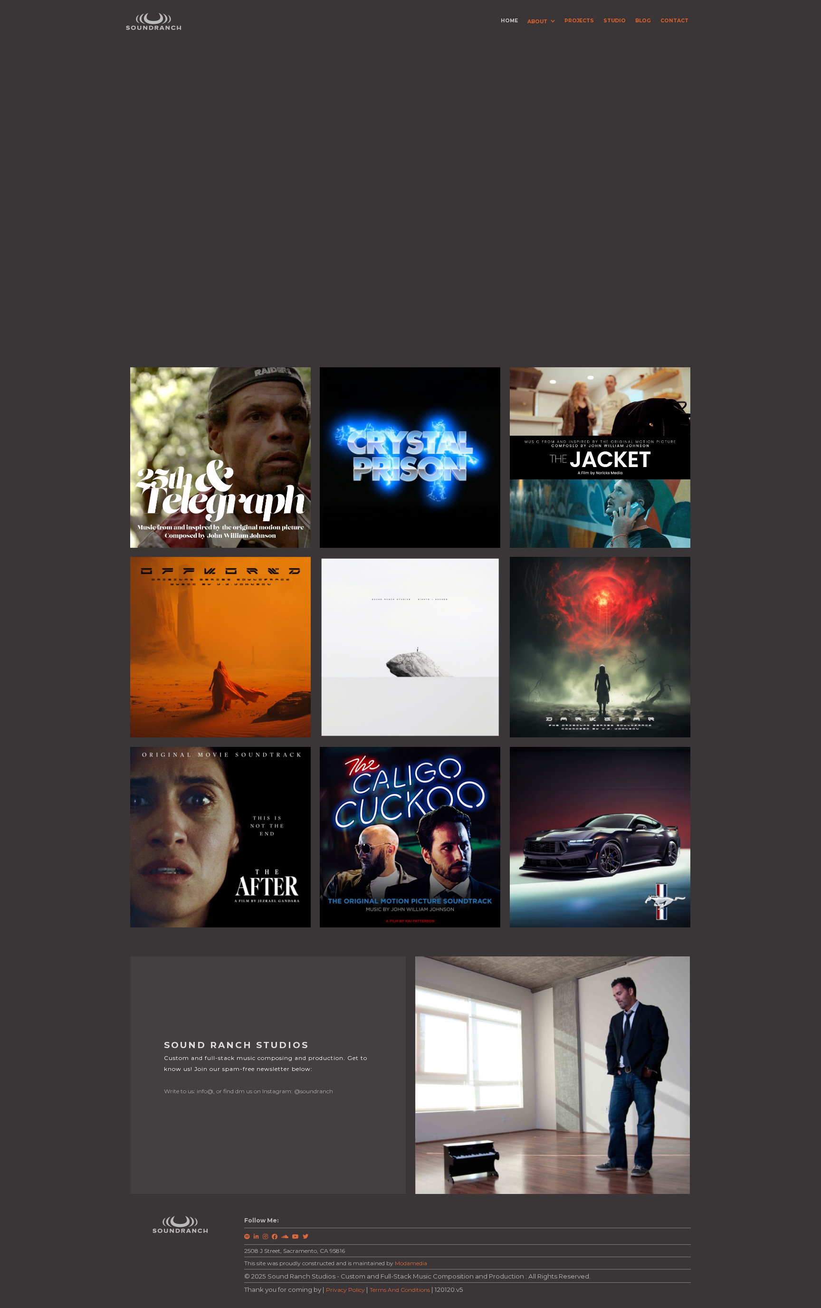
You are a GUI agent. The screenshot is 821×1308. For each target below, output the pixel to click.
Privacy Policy (345, 1289)
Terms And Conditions (400, 1289)
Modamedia (411, 1263)
